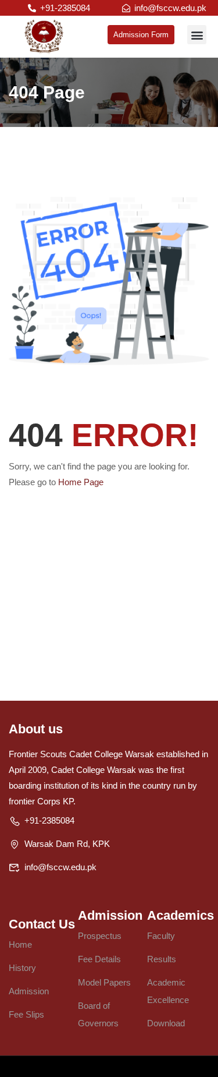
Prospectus (99, 936)
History (22, 968)
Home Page (80, 482)
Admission (29, 991)
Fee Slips (26, 1014)
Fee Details (99, 959)
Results (161, 959)
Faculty (161, 936)
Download (166, 1023)
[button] (196, 34)
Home (20, 944)
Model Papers (104, 982)
